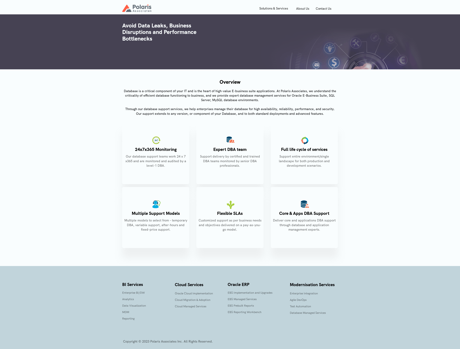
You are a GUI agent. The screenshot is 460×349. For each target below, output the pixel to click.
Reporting (128, 318)
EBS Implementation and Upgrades (250, 293)
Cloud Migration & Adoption (192, 300)
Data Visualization (134, 306)
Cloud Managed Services (190, 306)
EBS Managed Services (242, 299)
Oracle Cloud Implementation (194, 293)
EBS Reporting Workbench (244, 312)
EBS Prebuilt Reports (241, 306)
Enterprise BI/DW (133, 293)
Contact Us (323, 8)
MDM (125, 312)
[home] (136, 8)
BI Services (132, 284)
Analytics (128, 299)
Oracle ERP (238, 284)
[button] (274, 8)
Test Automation (300, 306)
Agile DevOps (298, 300)
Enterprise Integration (304, 293)
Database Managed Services (308, 313)
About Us (302, 8)
